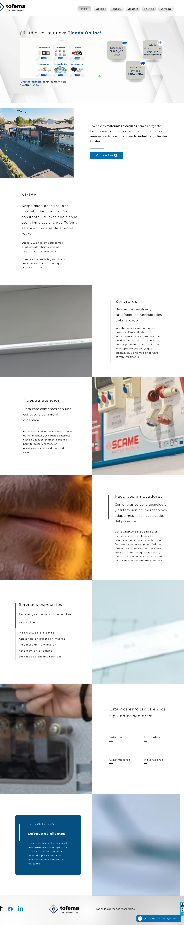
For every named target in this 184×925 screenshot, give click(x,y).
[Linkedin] (20, 909)
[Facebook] (10, 909)
